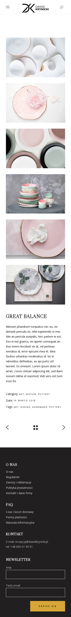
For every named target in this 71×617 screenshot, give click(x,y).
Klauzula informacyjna (20, 522)
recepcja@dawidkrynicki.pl (31, 542)
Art (21, 394)
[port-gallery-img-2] (35, 285)
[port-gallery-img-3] (35, 239)
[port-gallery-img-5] (35, 57)
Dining (26, 407)
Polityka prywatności (19, 488)
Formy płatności (16, 517)
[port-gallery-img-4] (35, 148)
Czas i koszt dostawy (20, 512)
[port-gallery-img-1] (35, 103)
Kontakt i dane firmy (19, 493)
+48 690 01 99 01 (21, 547)
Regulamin (13, 477)
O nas (9, 472)
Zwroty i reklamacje (18, 482)
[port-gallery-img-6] (35, 194)
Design (31, 394)
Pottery (44, 394)
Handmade (40, 407)
